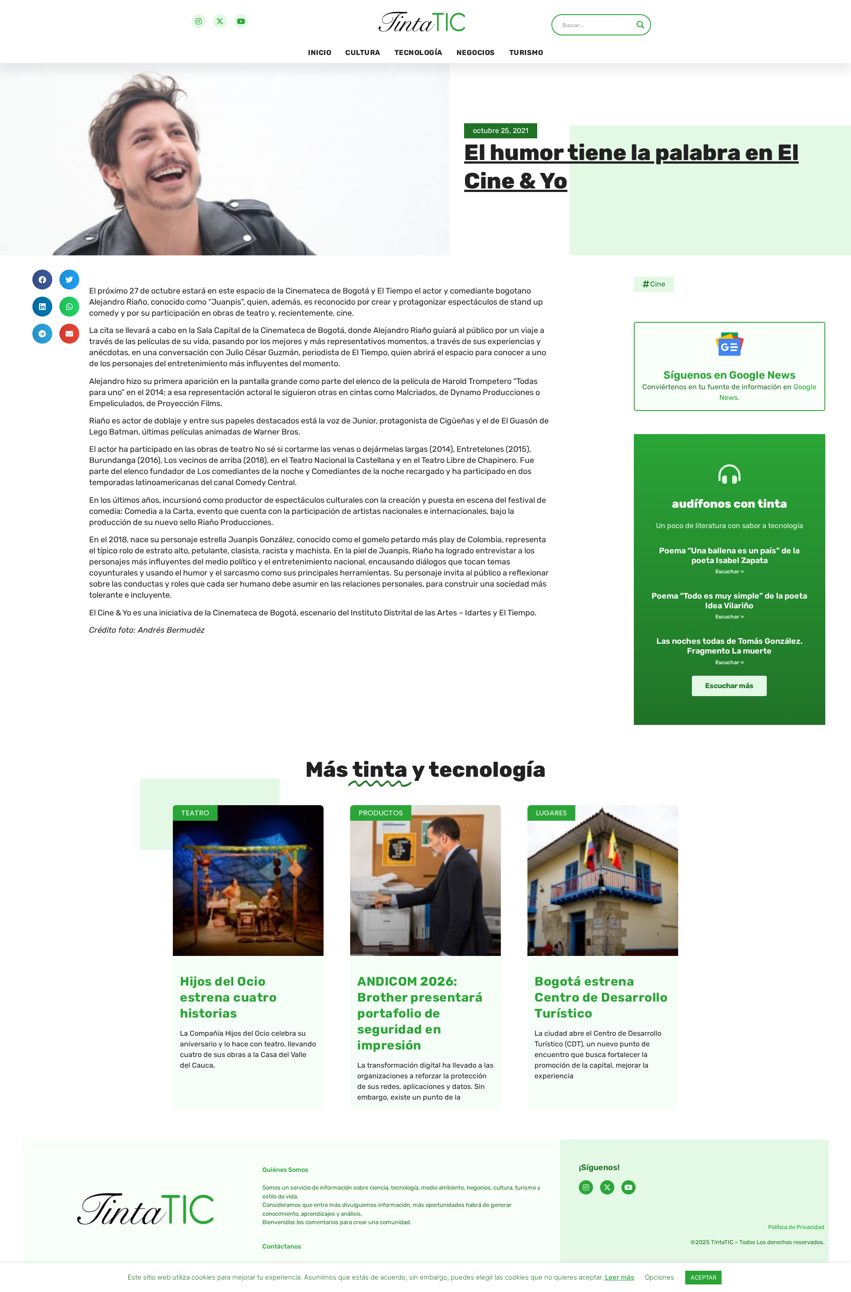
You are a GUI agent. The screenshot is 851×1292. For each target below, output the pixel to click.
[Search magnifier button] (640, 25)
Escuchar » (729, 571)
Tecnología (418, 52)
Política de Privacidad (796, 1227)
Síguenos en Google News (730, 375)
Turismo (526, 52)
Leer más (619, 1277)
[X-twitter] (220, 21)
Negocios (476, 52)
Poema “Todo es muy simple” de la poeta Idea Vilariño (729, 601)
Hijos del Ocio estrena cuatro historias (228, 997)
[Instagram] (198, 21)
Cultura (362, 52)
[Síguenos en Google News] (729, 344)
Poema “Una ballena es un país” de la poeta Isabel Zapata (729, 555)
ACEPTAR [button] (703, 1277)
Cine (657, 284)
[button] (42, 280)
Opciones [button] (659, 1277)
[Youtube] (241, 21)
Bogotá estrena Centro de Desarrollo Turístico (601, 997)
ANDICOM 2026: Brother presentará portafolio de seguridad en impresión (420, 1013)
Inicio (319, 52)
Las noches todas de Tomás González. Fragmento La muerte (729, 646)
